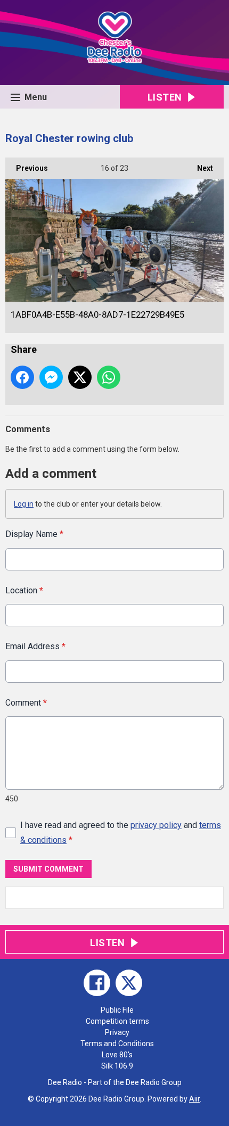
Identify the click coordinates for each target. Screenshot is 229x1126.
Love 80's (117, 1054)
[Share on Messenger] (51, 377)
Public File (117, 1010)
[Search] (214, 897)
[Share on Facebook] (22, 377)
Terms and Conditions (117, 1043)
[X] (129, 983)
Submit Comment (48, 869)
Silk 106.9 (117, 1066)
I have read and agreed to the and (120, 832)
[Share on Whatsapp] (108, 377)
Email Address (35, 646)
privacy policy (156, 825)
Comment (26, 703)
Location (24, 590)
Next (199, 168)
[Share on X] (80, 377)
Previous (26, 168)
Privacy (117, 1032)
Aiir (194, 1099)
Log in (24, 504)
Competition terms (117, 1021)
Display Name (34, 534)
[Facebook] (97, 983)
